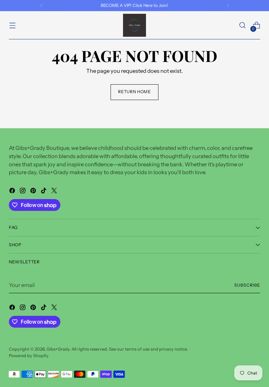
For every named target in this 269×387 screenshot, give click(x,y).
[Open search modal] (242, 25)
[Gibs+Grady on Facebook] (13, 191)
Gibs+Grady (58, 349)
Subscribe (247, 285)
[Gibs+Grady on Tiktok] (44, 191)
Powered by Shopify (29, 355)
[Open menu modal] (12, 25)
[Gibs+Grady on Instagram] (23, 191)
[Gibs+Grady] (134, 25)
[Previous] (41, 5)
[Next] (228, 5)
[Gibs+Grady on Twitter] (55, 191)
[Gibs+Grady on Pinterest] (34, 191)
